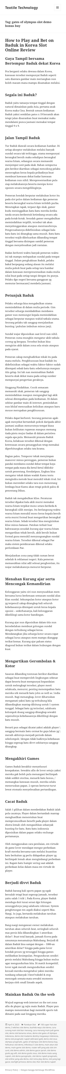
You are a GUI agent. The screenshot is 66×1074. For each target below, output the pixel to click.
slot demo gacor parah (36, 1050)
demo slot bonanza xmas (20, 1033)
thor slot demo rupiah (46, 1061)
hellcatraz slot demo (14, 1044)
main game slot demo (21, 1047)
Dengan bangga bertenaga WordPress (38, 1070)
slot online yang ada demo (17, 1059)
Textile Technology (21, 7)
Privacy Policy (11, 1070)
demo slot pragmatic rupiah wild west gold (24, 1039)
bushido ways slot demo (40, 1027)
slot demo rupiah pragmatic (44, 1056)
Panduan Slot (30, 1024)
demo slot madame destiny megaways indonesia (36, 1036)
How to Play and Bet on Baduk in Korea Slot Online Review (29, 45)
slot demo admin (17, 1050)
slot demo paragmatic (21, 1056)
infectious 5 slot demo (34, 1044)
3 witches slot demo (20, 1027)
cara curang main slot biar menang (30, 1029)
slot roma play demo (38, 1059)
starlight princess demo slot (23, 1061)
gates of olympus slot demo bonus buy (40, 1041)
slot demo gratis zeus (27, 1053)
